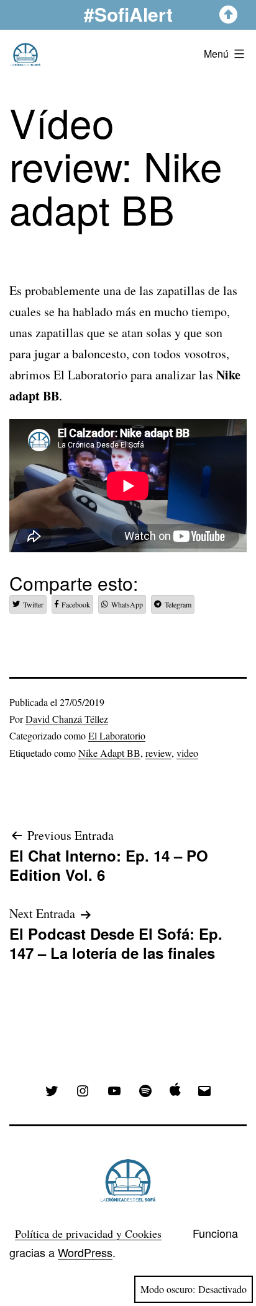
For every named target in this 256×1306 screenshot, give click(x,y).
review (158, 752)
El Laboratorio (116, 735)
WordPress (85, 1252)
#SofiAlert (128, 14)
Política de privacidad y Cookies (88, 1233)
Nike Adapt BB (109, 752)
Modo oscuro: (167, 1288)
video (187, 752)
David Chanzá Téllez (66, 718)
